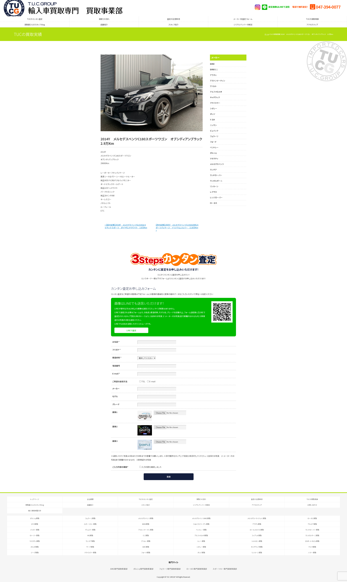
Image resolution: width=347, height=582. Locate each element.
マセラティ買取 (35, 541)
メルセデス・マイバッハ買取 (257, 518)
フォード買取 (145, 552)
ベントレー (214, 147)
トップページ (34, 499)
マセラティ (214, 158)
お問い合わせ (312, 505)
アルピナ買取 (312, 524)
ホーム (267, 34)
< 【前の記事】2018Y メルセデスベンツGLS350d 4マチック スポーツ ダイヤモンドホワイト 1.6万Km (126, 226)
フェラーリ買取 (90, 518)
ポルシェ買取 (34, 518)
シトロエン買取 (256, 541)
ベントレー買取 (201, 530)
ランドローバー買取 (312, 530)
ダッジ (212, 114)
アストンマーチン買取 (145, 530)
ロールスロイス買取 (257, 530)
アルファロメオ (216, 91)
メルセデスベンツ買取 (145, 518)
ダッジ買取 (201, 552)
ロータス (213, 203)
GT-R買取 (34, 524)
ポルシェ (213, 153)
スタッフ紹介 (173, 24)
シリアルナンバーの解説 (243, 24)
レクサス (213, 192)
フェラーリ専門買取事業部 (170, 568)
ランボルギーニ (216, 180)
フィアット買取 (257, 535)
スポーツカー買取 (90, 524)
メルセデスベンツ (217, 164)
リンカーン (214, 186)
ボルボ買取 (35, 547)
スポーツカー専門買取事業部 (225, 568)
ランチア (213, 169)
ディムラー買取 (90, 530)
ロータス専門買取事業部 (197, 568)
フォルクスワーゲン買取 (201, 524)
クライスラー (215, 103)
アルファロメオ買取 (201, 535)
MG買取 (90, 535)
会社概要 (90, 499)
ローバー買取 (34, 535)
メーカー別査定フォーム (242, 19)
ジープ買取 (35, 552)
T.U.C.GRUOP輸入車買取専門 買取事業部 (63, 8)
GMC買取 (145, 547)
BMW (212, 64)
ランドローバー (216, 175)
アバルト (213, 86)
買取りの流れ (104, 19)
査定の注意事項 (173, 19)
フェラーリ (214, 136)
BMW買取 (145, 524)
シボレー (213, 108)
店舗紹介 (104, 24)
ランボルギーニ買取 (312, 535)
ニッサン (213, 125)
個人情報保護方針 (34, 510)
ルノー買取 (201, 541)
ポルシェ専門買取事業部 (143, 568)
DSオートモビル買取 (312, 541)
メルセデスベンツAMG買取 (201, 518)
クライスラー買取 (90, 552)
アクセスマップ (312, 24)
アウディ (213, 75)
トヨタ (212, 119)
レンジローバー (216, 197)
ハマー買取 (312, 552)
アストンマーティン (217, 80)
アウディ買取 (256, 524)
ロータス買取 (312, 518)
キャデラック (215, 97)
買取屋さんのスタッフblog (34, 24)
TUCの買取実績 (312, 19)
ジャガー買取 (34, 530)
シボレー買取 (201, 547)
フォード (213, 141)
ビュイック (214, 130)
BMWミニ (214, 69)
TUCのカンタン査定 (34, 19)
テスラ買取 (312, 547)
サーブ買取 (90, 547)
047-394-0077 (328, 7)
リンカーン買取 (256, 552)
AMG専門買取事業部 (119, 568)
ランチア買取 (90, 541)
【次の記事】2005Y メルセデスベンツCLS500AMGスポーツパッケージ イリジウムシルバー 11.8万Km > (177, 227)
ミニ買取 (146, 535)
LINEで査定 (131, 330)
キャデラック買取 (257, 547)
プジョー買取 (145, 541)
